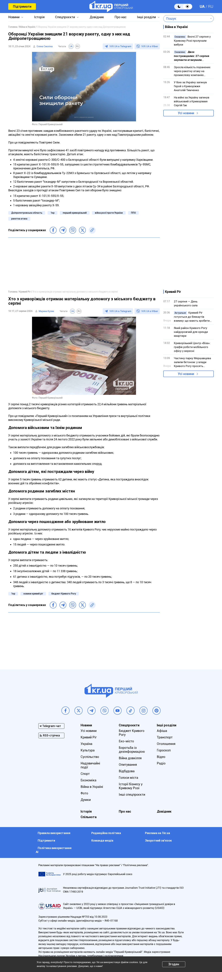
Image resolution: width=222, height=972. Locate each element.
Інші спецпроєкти (132, 794)
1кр (52, 212)
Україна (86, 744)
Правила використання (54, 833)
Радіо (161, 763)
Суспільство (90, 757)
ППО (133, 212)
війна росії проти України (109, 212)
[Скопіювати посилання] (92, 230)
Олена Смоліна (45, 46)
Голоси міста (128, 778)
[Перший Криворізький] (111, 6)
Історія (39, 17)
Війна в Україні (92, 787)
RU (210, 6)
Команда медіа (102, 840)
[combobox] (186, 18)
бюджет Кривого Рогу (63, 593)
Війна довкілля (130, 758)
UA (202, 6)
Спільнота (89, 817)
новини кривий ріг (33, 593)
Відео (161, 757)
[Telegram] (62, 230)
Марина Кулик (46, 311)
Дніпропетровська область (26, 212)
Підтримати (22, 6)
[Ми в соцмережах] (65, 711)
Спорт (85, 774)
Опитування (128, 765)
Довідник (97, 17)
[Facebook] (53, 230)
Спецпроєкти (65, 17)
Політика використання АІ (54, 850)
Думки (86, 800)
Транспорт (165, 737)
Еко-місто (126, 741)
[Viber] (72, 230)
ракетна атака (19, 218)
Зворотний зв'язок (158, 840)
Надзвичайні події (90, 765)
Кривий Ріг (89, 737)
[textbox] (186, 18)
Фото (84, 793)
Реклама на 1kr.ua (157, 833)
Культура (88, 750)
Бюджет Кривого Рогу (131, 733)
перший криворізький (75, 212)
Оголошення (166, 744)
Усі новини (186, 113)
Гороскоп (164, 750)
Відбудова (127, 771)
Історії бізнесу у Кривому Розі (131, 786)
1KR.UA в (120, 46)
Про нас (120, 17)
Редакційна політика (106, 833)
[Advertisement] (84, 263)
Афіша (162, 731)
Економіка (88, 780)
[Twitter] (82, 230)
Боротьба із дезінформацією (132, 750)
